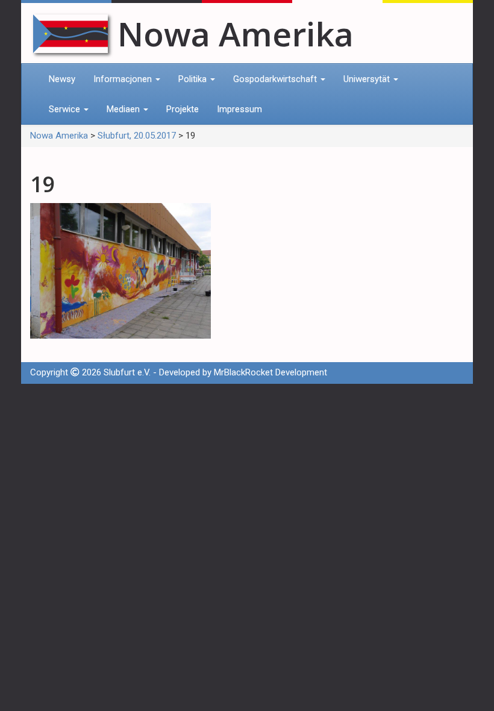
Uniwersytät (367, 79)
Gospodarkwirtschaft (276, 79)
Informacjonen (123, 79)
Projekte (182, 109)
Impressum (239, 109)
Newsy (62, 79)
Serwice (66, 109)
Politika (193, 79)
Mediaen (124, 109)
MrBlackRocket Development (270, 372)
